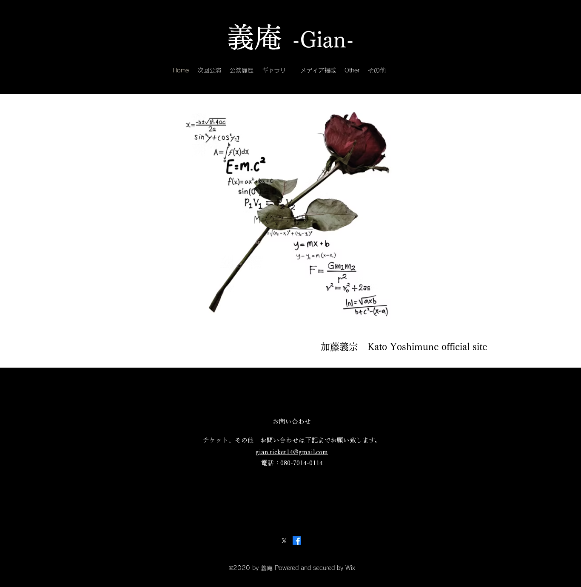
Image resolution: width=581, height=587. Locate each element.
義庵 (254, 37)
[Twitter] (284, 540)
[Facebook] (297, 540)
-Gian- (323, 39)
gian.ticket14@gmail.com (292, 452)
